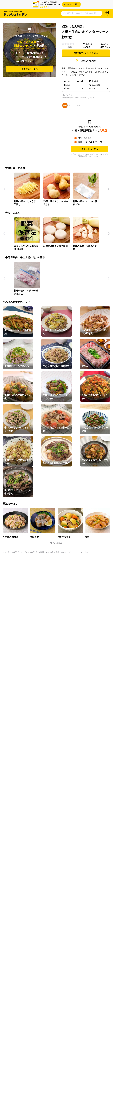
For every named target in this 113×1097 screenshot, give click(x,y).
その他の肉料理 (28, 552)
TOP (4, 552)
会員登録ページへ (29, 68)
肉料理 (14, 552)
